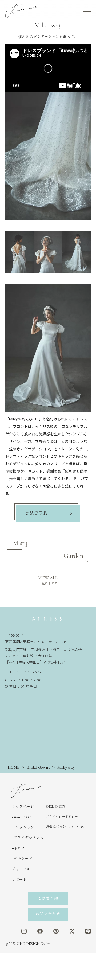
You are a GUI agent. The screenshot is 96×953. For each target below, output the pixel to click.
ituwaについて (23, 817)
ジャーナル (21, 869)
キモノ (19, 848)
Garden (73, 556)
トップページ (23, 806)
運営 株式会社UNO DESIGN (65, 827)
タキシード (23, 859)
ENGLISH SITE (55, 806)
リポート (19, 879)
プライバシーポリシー (62, 817)
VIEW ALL (48, 580)
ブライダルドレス (28, 838)
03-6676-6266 (29, 672)
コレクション (23, 827)
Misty (20, 543)
